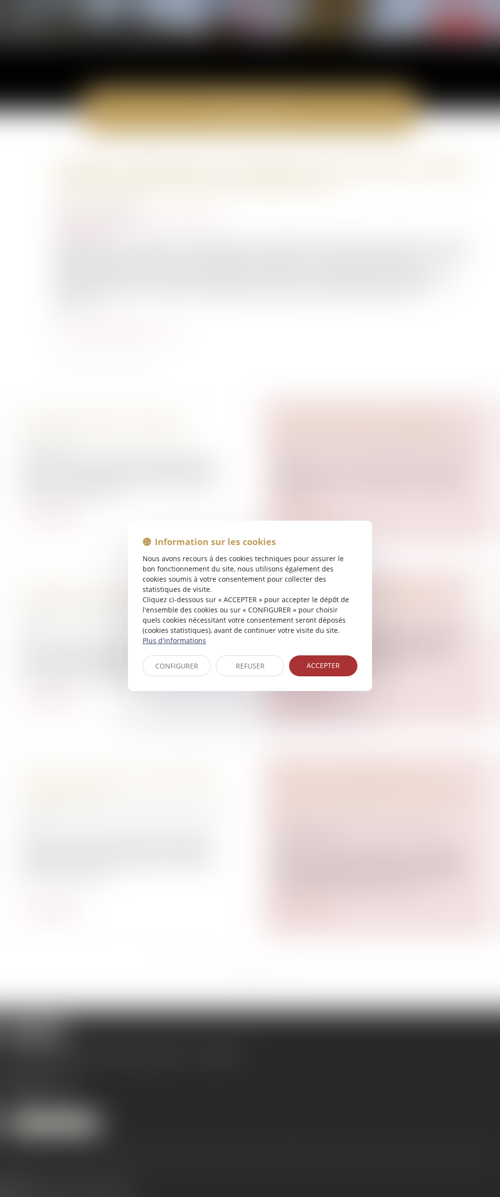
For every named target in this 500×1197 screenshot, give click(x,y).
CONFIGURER (176, 665)
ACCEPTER (323, 665)
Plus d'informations (174, 640)
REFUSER (250, 665)
